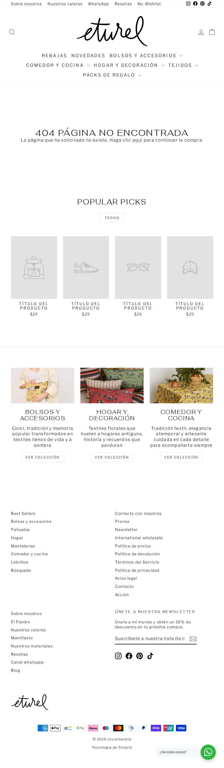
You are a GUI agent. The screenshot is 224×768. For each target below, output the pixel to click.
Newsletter (126, 529)
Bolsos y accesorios (144, 55)
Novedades (88, 55)
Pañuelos (20, 529)
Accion (122, 594)
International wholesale (139, 537)
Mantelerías (23, 546)
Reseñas (123, 3)
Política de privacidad (137, 570)
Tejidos (181, 65)
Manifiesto (22, 637)
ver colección (42, 457)
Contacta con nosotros (138, 513)
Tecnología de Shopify (112, 747)
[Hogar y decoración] (112, 385)
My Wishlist (149, 3)
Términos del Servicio (137, 562)
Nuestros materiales (32, 646)
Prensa (122, 521)
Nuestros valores (65, 3)
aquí (137, 140)
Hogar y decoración (127, 65)
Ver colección (181, 457)
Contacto (124, 586)
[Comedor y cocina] (181, 385)
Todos (112, 218)
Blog (15, 670)
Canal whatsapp (27, 662)
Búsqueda (21, 570)
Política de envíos (133, 546)
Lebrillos (19, 562)
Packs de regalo (110, 75)
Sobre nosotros (26, 3)
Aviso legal (126, 578)
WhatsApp (98, 3)
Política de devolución (137, 553)
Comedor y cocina (56, 65)
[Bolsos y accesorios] (42, 385)
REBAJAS (54, 55)
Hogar (17, 537)
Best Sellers (23, 513)
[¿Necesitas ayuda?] (208, 752)
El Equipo (20, 621)
